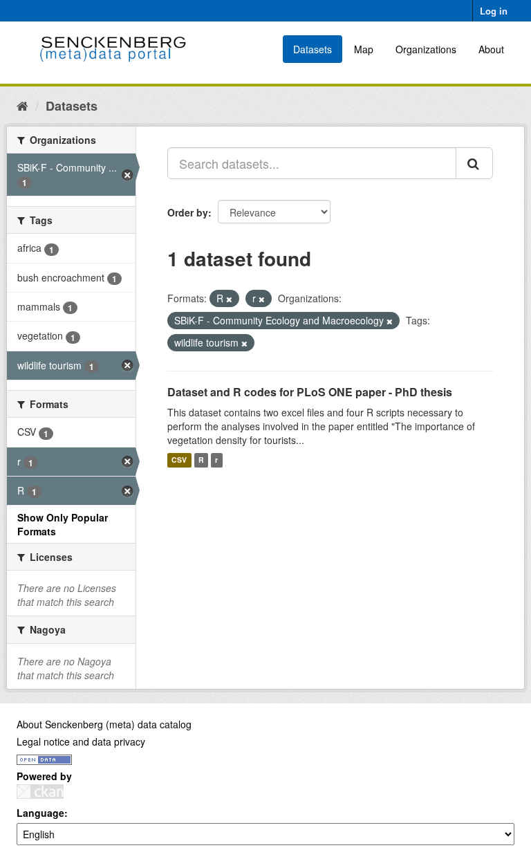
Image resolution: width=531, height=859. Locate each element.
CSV (179, 460)
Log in (493, 10)
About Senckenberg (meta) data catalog (104, 724)
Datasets (312, 49)
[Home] (22, 105)
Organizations (425, 49)
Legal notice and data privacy (81, 741)
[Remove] (229, 298)
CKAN (40, 791)
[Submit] (474, 163)
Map (363, 49)
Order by (187, 212)
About (491, 49)
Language (40, 813)
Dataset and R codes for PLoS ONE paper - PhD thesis (309, 392)
